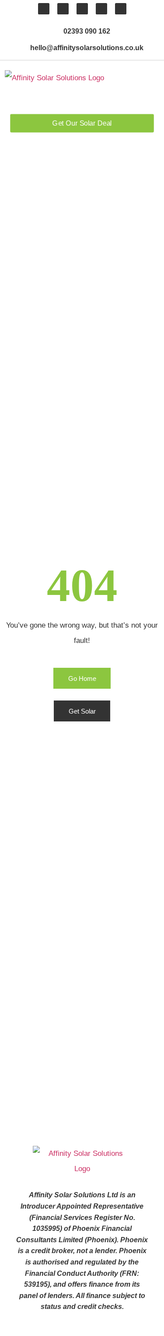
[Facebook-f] (43, 8)
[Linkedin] (63, 8)
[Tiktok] (120, 8)
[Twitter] (82, 8)
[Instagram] (101, 8)
